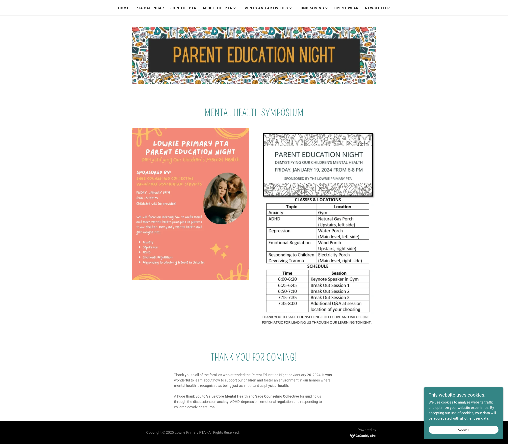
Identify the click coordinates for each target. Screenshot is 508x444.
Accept (463, 429)
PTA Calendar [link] (150, 8)
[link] (363, 435)
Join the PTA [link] (183, 8)
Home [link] (123, 8)
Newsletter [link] (377, 8)
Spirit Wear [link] (346, 8)
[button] (219, 8)
